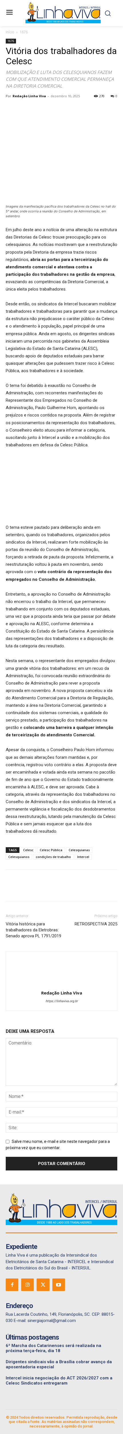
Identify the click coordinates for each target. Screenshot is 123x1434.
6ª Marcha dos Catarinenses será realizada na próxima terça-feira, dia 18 (53, 1348)
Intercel (83, 857)
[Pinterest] (37, 109)
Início (10, 32)
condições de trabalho (53, 857)
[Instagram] (27, 1284)
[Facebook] (11, 109)
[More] (64, 109)
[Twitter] (24, 109)
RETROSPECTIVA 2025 (96, 924)
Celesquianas (79, 850)
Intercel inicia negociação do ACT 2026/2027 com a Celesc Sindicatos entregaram (59, 1380)
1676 (24, 32)
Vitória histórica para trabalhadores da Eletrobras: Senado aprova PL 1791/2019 (33, 929)
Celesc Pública (51, 850)
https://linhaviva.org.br (61, 1001)
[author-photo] (61, 985)
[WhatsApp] (51, 109)
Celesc (28, 850)
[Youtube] (58, 1284)
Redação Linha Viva (29, 96)
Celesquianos (18, 857)
